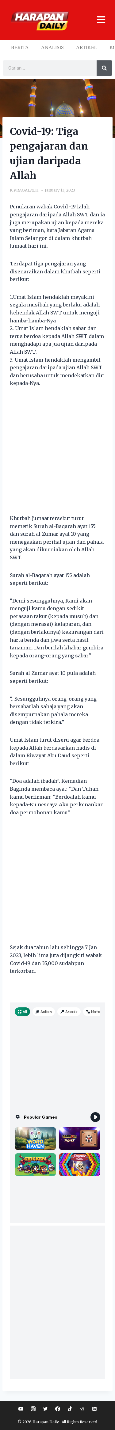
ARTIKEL (86, 47)
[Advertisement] (57, 454)
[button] (98, 20)
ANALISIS (52, 47)
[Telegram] (82, 1409)
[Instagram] (33, 1409)
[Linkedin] (94, 1409)
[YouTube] (21, 1409)
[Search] (104, 68)
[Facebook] (58, 1409)
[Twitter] (45, 1409)
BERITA (20, 47)
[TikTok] (70, 1409)
